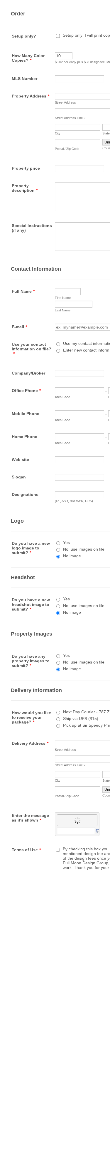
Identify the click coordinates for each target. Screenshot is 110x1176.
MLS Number (24, 78)
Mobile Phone (25, 413)
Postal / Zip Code (67, 148)
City (57, 133)
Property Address (30, 96)
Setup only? (24, 36)
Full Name (23, 291)
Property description (25, 188)
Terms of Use (26, 849)
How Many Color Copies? (28, 58)
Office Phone (26, 390)
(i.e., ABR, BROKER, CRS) (74, 501)
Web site (20, 459)
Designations (25, 494)
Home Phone (24, 436)
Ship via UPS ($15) (80, 718)
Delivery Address (30, 743)
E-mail (19, 326)
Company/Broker (28, 373)
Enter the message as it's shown (30, 817)
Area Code (62, 397)
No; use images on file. (84, 549)
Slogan (19, 477)
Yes (66, 542)
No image (72, 556)
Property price (26, 168)
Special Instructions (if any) (32, 228)
